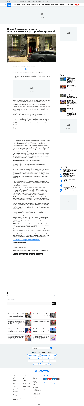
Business (33, 4)
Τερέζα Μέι (39, 254)
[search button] (43, 1)
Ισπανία (45, 358)
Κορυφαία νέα (64, 75)
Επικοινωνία (35, 387)
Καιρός (24, 380)
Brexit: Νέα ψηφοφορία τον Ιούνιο (19, 247)
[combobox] (49, 1)
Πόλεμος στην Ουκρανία (36, 358)
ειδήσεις (32, 254)
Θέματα (14, 375)
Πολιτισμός (47, 4)
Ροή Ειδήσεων (17, 4)
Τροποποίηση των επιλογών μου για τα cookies (37, 396)
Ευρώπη (23, 4)
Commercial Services (37, 379)
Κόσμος (28, 4)
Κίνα (48, 363)
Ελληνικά (8, 1)
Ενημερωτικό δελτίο (48, 382)
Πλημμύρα (46, 360)
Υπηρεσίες (25, 375)
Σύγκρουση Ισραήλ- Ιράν (33, 355)
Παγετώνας (38, 360)
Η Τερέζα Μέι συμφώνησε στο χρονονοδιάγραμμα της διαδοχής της (26, 244)
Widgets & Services (26, 386)
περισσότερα (35, 375)
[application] (31, 48)
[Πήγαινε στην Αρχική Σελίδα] (9, 5)
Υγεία (56, 4)
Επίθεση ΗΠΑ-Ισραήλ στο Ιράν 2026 (48, 355)
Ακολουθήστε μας (26, 383)
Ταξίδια (38, 4)
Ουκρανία (42, 363)
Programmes (15, 391)
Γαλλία (51, 358)
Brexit (16, 254)
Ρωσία (36, 363)
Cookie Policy (35, 384)
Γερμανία (53, 360)
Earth (52, 4)
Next (43, 4)
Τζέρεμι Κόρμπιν (23, 254)
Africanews (25, 388)
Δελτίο (24, 378)
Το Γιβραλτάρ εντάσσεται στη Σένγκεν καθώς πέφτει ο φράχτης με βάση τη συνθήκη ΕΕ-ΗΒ (30, 250)
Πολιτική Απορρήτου (37, 385)
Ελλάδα (30, 360)
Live (77, 4)
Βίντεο (14, 389)
